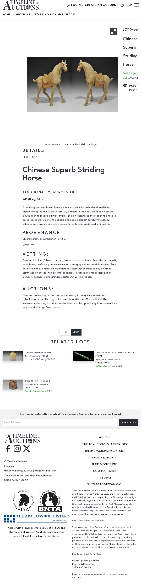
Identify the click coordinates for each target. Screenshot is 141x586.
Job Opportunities (104, 471)
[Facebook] (7, 448)
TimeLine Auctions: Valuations (104, 451)
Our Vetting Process (81, 276)
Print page (133, 85)
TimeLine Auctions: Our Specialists (104, 444)
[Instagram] (17, 448)
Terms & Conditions (104, 464)
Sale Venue (104, 477)
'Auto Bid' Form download (104, 484)
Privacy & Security (104, 457)
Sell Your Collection (81, 567)
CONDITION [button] (28, 245)
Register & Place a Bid (83, 564)
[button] (113, 31)
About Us (104, 437)
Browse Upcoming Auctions (85, 561)
